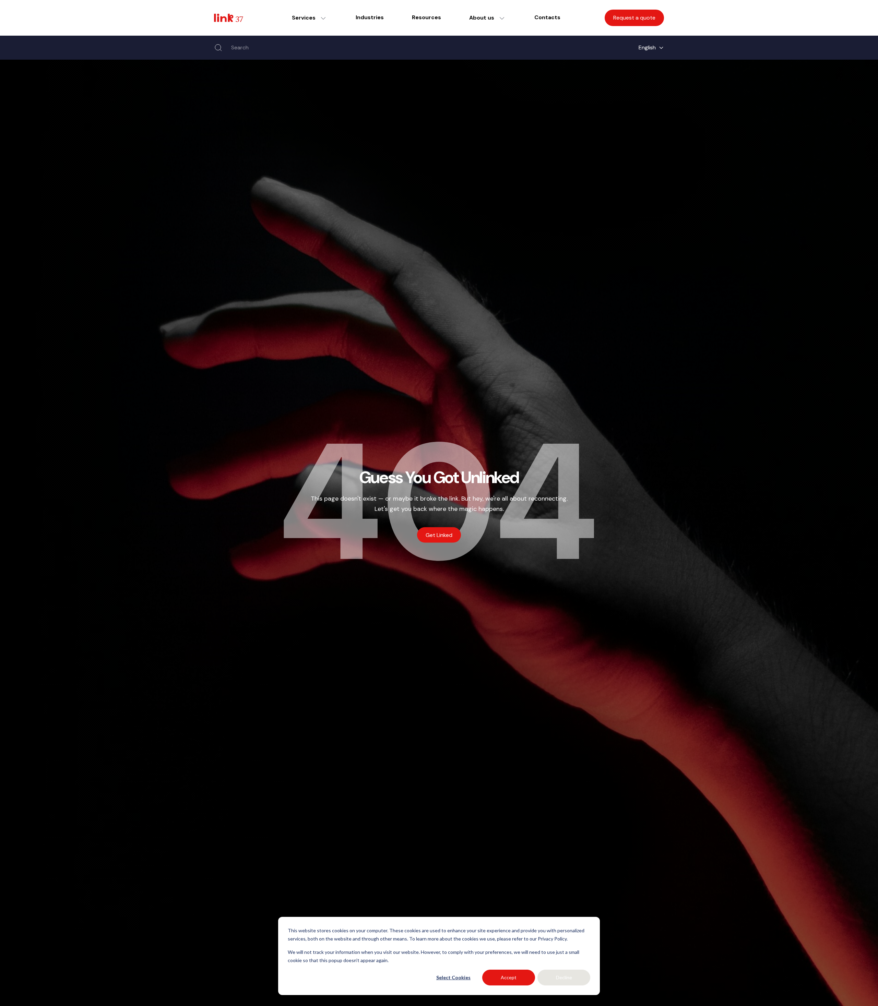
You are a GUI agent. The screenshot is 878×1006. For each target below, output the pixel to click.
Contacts (547, 17)
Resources (426, 17)
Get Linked (439, 535)
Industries (370, 17)
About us (481, 17)
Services (304, 17)
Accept (509, 977)
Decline (564, 977)
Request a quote (634, 17)
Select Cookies (453, 977)
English (647, 47)
